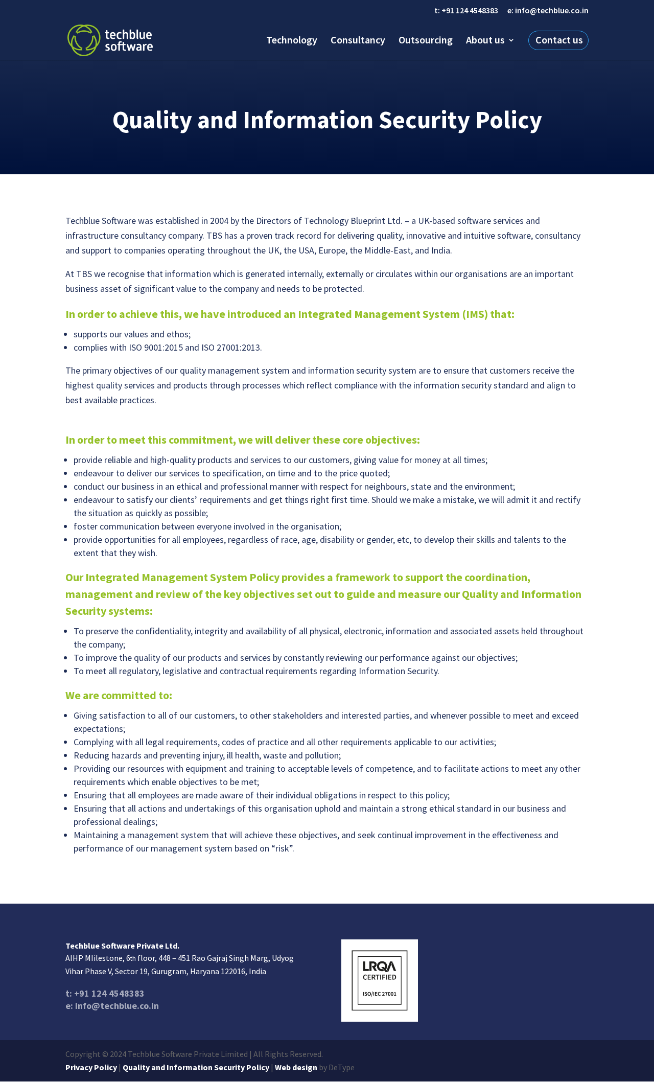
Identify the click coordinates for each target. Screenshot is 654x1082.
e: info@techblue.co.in (548, 10)
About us (485, 39)
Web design (296, 1067)
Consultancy (358, 39)
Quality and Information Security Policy (196, 1067)
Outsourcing (426, 39)
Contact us (559, 39)
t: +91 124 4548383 (466, 10)
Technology (291, 39)
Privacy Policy (91, 1067)
